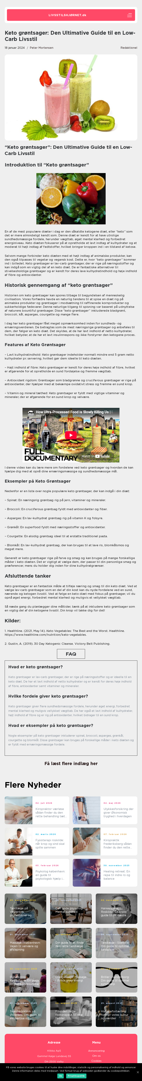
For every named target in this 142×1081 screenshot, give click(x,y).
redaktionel (129, 47)
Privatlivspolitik (76, 1076)
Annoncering (96, 1050)
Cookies (96, 1060)
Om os (96, 1055)
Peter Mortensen (41, 47)
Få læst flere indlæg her (71, 763)
